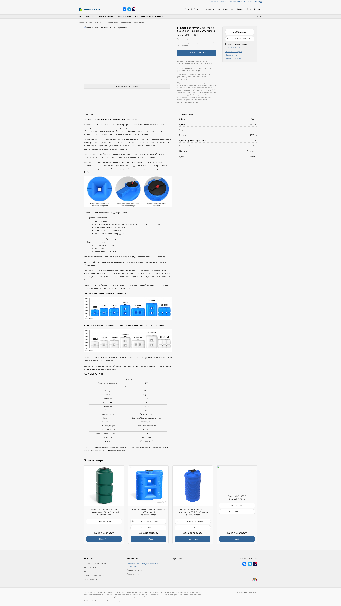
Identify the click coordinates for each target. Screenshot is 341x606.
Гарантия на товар (134, 574)
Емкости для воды (105, 16)
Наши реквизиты (90, 579)
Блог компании (90, 571)
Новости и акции (90, 567)
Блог (249, 9)
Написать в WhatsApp (253, 2)
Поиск (259, 16)
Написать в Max (235, 2)
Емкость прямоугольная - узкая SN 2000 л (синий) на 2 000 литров (148, 512)
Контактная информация (94, 575)
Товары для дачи (124, 16)
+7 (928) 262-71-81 (190, 9)
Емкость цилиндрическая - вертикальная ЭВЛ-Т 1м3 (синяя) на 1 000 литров (192, 512)
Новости (239, 9)
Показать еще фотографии (127, 86)
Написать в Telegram (217, 2)
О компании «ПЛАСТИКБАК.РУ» (97, 564)
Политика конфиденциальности (245, 593)
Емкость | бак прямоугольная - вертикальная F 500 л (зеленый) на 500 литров (104, 512)
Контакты (258, 9)
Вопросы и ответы (134, 570)
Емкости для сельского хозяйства (149, 16)
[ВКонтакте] (124, 9)
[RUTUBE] (133, 9)
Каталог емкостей (212, 9)
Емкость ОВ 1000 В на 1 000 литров (237, 497)
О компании (228, 9)
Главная (82, 22)
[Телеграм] (129, 9)
